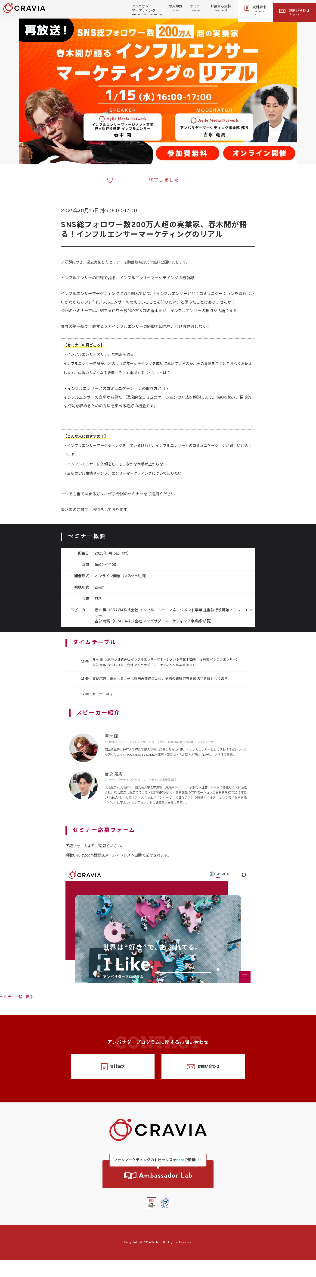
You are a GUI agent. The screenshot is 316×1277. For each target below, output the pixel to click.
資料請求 (259, 10)
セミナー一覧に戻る (16, 997)
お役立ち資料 (220, 8)
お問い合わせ (299, 12)
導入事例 (176, 8)
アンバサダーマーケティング (147, 10)
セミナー (196, 8)
